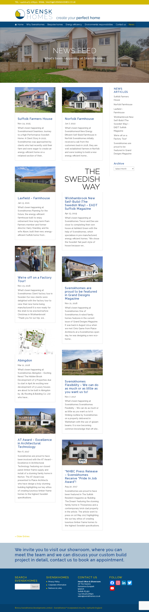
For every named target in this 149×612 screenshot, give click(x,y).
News (131, 24)
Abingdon (25, 360)
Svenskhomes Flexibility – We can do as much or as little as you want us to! (82, 387)
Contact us (121, 24)
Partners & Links (55, 588)
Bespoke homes (55, 24)
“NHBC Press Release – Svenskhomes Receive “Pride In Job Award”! (81, 477)
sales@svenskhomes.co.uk (89, 596)
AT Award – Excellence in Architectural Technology (35, 443)
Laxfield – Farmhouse (34, 198)
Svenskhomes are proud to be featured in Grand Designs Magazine (81, 293)
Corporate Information (57, 585)
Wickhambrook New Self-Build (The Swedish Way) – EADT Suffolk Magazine (81, 203)
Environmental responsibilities (99, 24)
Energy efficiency (74, 24)
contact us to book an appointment (86, 559)
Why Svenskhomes (35, 24)
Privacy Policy (54, 582)
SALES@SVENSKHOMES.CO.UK (61, 2)
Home (20, 24)
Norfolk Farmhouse (79, 119)
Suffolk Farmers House (35, 119)
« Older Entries (22, 536)
